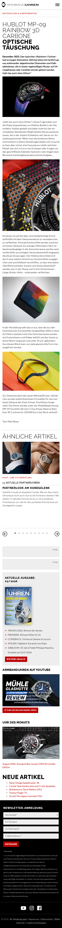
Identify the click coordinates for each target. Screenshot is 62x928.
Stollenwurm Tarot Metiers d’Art (25, 789)
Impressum (33, 919)
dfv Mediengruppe (18, 919)
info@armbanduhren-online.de (14, 866)
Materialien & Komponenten (19, 13)
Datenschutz (47, 919)
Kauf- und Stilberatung (17, 478)
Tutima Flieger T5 (18, 792)
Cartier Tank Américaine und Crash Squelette (32, 786)
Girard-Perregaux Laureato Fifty (25, 796)
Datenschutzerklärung (19, 896)
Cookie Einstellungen (36, 923)
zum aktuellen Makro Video (21, 710)
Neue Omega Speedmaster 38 (24, 782)
